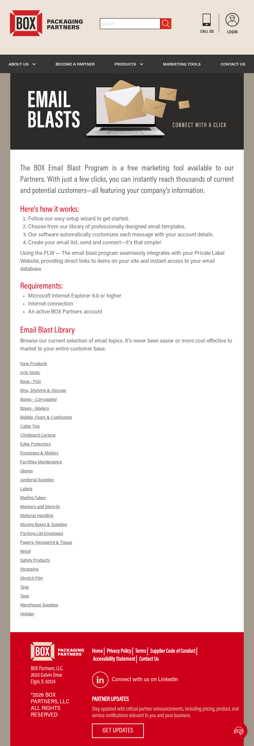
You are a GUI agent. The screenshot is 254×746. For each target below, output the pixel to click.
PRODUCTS (125, 64)
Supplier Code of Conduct (172, 651)
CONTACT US (233, 64)
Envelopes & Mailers (39, 453)
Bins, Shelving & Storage (43, 391)
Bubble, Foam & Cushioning (46, 417)
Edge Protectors (35, 444)
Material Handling (36, 516)
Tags (24, 587)
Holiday (27, 614)
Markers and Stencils (40, 507)
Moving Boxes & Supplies (43, 525)
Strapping (29, 569)
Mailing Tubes (33, 498)
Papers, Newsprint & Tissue (46, 542)
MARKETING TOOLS (182, 64)
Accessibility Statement (114, 659)
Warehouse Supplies (39, 605)
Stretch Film (31, 578)
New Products (33, 364)
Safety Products (35, 560)
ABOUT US (19, 64)
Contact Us (149, 659)
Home (97, 651)
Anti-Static (30, 373)
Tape (24, 596)
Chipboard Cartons (38, 435)
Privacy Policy (119, 651)
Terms (140, 651)
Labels (26, 489)
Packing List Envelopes (41, 534)
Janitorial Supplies (37, 480)
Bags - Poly (30, 382)
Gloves (26, 471)
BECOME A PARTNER (75, 64)
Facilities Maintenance (41, 462)
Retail (25, 551)
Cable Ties (30, 426)
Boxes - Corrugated (38, 399)
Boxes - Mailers (34, 408)
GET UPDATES (118, 730)
